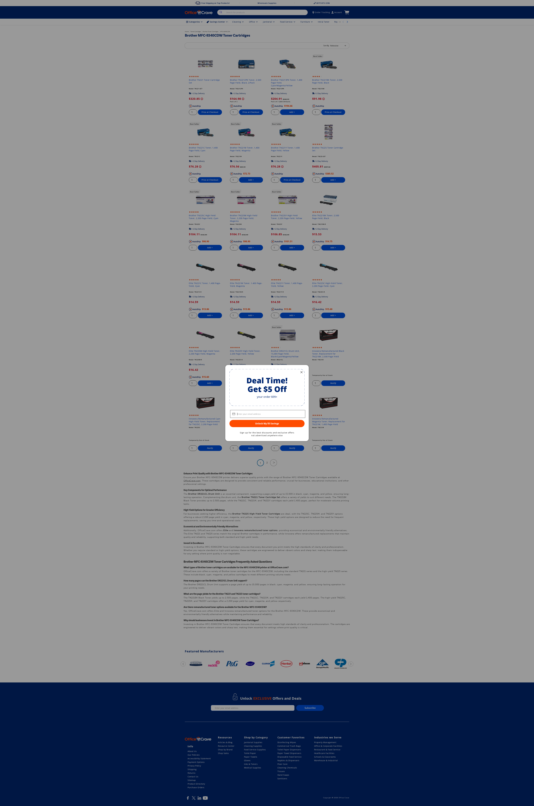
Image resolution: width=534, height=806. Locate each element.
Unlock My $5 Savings (267, 423)
